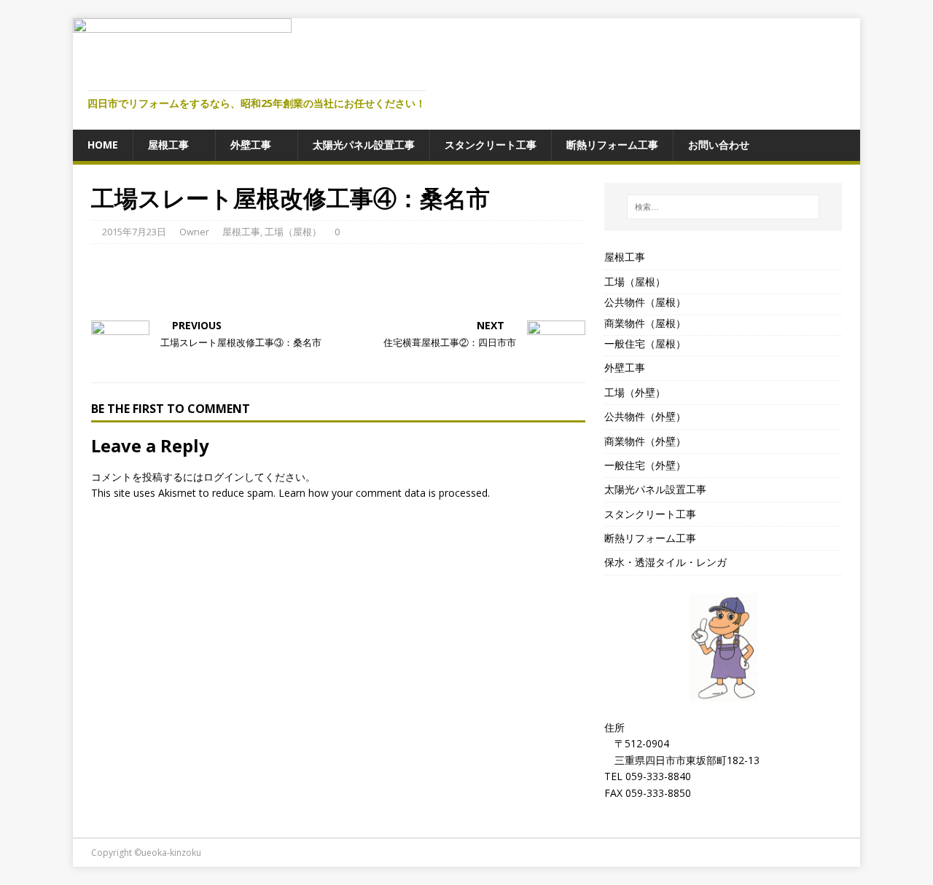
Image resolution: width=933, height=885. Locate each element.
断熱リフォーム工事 (612, 145)
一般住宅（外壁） (645, 465)
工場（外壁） (634, 392)
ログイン (223, 477)
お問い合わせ (718, 145)
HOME (102, 145)
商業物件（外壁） (645, 441)
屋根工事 (168, 145)
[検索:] (723, 206)
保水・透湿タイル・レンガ (665, 562)
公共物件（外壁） (645, 416)
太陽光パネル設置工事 (364, 145)
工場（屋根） (293, 231)
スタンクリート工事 (490, 145)
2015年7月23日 (134, 231)
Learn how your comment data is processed (383, 493)
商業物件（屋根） (645, 323)
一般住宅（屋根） (645, 343)
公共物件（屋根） (645, 302)
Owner (194, 231)
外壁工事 (250, 145)
